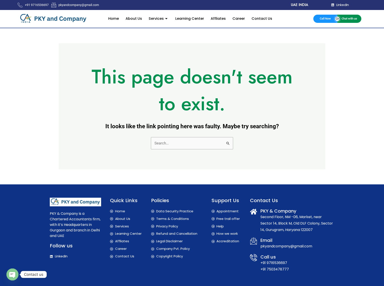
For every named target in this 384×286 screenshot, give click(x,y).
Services (156, 18)
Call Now (325, 18)
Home (113, 18)
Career (238, 18)
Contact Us (262, 18)
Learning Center (189, 18)
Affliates (218, 18)
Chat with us (349, 18)
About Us (134, 18)
